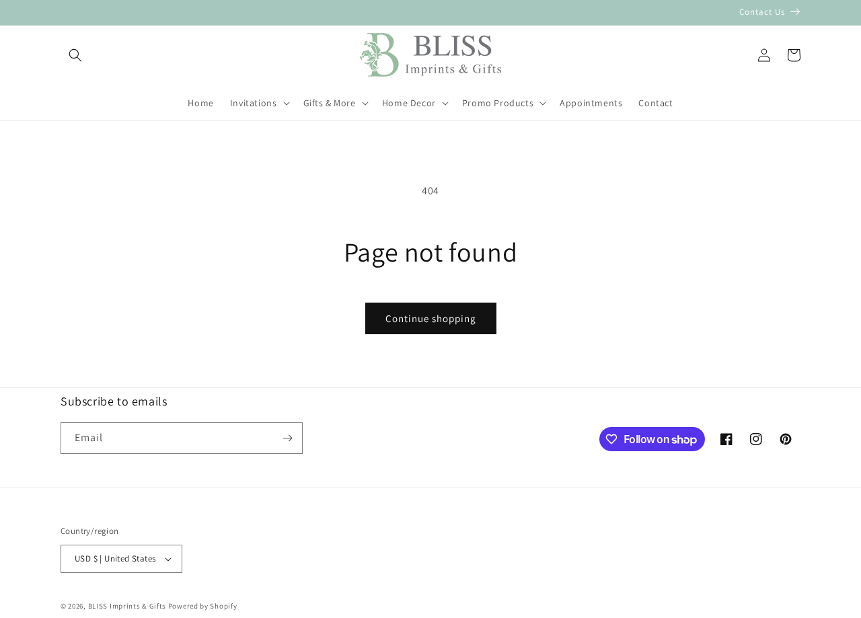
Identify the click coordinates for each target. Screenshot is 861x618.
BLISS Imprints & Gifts (127, 606)
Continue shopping (430, 318)
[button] (75, 55)
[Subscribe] (287, 438)
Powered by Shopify (202, 606)
